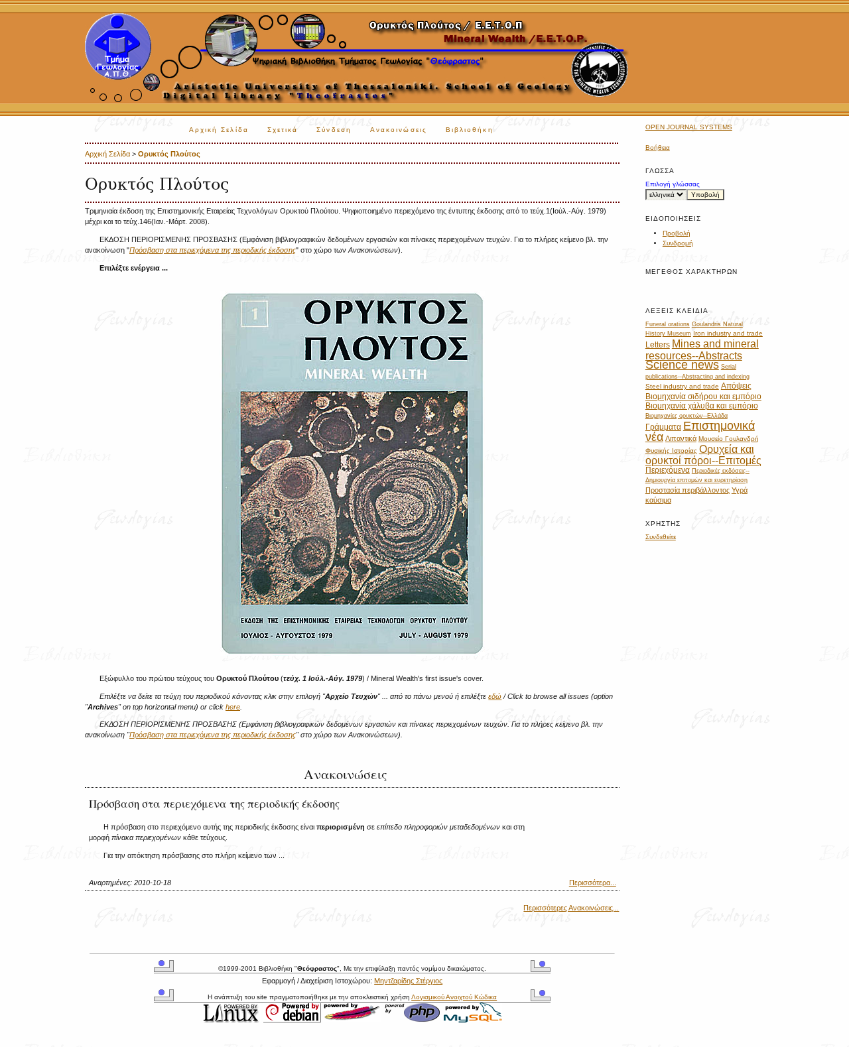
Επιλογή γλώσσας (672, 184)
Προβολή (676, 233)
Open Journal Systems (688, 127)
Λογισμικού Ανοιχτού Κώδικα (454, 997)
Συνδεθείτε (660, 536)
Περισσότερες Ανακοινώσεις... (571, 908)
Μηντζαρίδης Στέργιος (408, 981)
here (233, 707)
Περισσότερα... (592, 883)
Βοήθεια (657, 147)
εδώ (494, 696)
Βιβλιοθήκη (469, 129)
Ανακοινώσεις (398, 129)
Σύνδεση (334, 129)
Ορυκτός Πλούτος (169, 154)
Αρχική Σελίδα (219, 129)
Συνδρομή (678, 243)
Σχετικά (282, 129)
